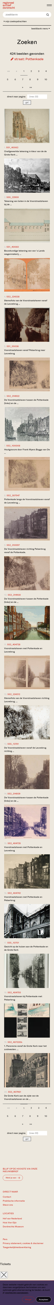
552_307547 (13, 495)
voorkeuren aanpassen (16, 1292)
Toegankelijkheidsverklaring (17, 1247)
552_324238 (13, 296)
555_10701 (13, 942)
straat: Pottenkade (28, 59)
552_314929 (13, 793)
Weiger (28, 1299)
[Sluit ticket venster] (4, 1275)
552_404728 (13, 644)
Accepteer (43, 1299)
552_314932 (13, 396)
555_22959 (13, 197)
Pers (5, 1239)
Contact (7, 1196)
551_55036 (13, 346)
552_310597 (13, 545)
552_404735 (14, 843)
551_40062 (12, 147)
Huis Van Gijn (9, 1222)
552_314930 (14, 594)
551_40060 (13, 246)
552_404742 (14, 893)
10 (46, 79)
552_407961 (14, 1091)
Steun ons (8, 1204)
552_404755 (14, 992)
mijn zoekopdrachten (16, 21)
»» (30, 87)
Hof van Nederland (12, 1218)
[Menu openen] (49, 5)
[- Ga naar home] (24, 5)
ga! (27, 102)
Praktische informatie (14, 1200)
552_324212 (13, 694)
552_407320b (15, 1042)
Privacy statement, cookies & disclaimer (23, 1243)
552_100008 (13, 445)
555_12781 (13, 743)
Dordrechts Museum (13, 1226)
